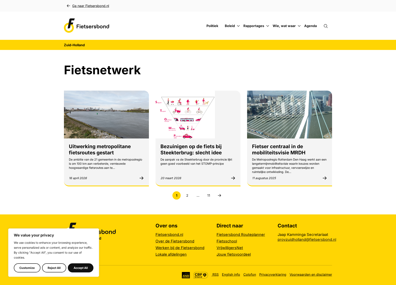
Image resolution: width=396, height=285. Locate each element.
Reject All (54, 268)
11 (210, 196)
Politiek (212, 26)
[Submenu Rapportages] (267, 26)
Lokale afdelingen (171, 254)
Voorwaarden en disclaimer (311, 274)
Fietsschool (227, 241)
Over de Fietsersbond (175, 241)
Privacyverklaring (272, 274)
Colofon (249, 274)
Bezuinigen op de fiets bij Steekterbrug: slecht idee (191, 149)
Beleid (230, 26)
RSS (215, 274)
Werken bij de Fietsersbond (180, 248)
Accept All (81, 268)
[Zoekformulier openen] (327, 25)
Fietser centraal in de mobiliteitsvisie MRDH (278, 149)
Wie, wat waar (284, 26)
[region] (53, 252)
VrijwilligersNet (230, 248)
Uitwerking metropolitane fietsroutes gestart (100, 149)
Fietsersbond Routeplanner (241, 234)
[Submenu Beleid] (238, 26)
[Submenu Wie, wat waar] (299, 26)
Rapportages (253, 26)
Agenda (310, 26)
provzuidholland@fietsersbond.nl (307, 239)
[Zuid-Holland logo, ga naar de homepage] (86, 25)
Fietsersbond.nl (169, 234)
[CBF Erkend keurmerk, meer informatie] (200, 275)
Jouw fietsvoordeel (234, 254)
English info (231, 274)
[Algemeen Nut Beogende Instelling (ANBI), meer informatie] (186, 275)
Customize (27, 268)
